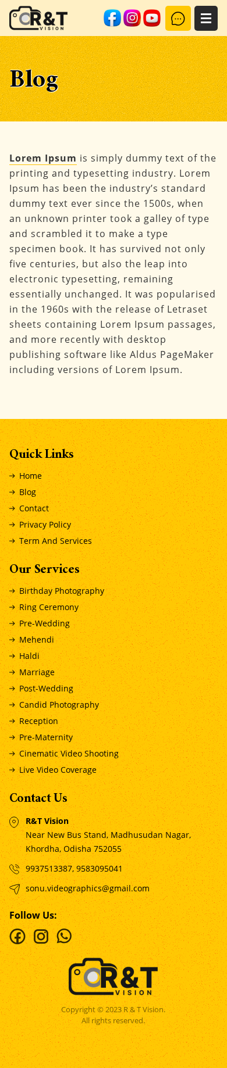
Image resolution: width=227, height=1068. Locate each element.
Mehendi (36, 639)
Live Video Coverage (58, 769)
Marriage (37, 672)
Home (30, 475)
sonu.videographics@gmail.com (88, 888)
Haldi (29, 655)
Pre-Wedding (44, 623)
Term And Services (55, 540)
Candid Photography (59, 704)
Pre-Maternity (46, 737)
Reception (38, 720)
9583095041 (99, 868)
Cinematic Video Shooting (69, 753)
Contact (34, 508)
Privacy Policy (45, 524)
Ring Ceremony (49, 606)
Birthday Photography (61, 590)
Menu (206, 18)
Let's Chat (178, 18)
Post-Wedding (46, 688)
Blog (27, 491)
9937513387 (49, 868)
